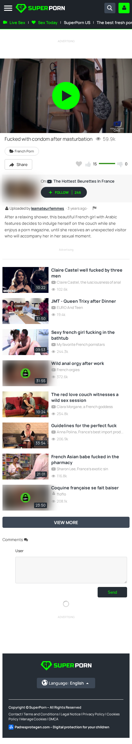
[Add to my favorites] (79, 164)
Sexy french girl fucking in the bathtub (83, 335)
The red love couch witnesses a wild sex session (84, 397)
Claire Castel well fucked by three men (86, 273)
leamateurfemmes (47, 209)
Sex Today (47, 22)
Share (22, 164)
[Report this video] (94, 208)
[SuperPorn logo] (40, 9)
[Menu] (8, 8)
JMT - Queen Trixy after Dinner (83, 301)
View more (66, 522)
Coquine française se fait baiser (85, 488)
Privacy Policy (94, 714)
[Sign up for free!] (124, 8)
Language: (66, 683)
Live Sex (17, 22)
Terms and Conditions (41, 714)
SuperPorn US (77, 22)
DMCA (53, 719)
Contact (15, 714)
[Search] (109, 8)
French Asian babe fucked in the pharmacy (85, 459)
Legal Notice (70, 714)
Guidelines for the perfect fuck (84, 425)
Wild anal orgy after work (77, 363)
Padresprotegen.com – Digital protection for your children (62, 727)
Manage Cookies (34, 719)
